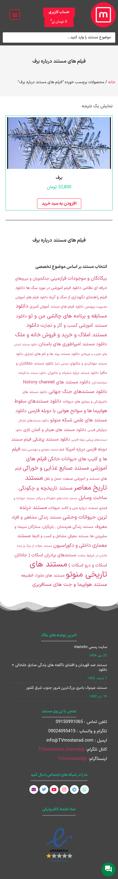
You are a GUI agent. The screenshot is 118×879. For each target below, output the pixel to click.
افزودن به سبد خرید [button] (59, 203)
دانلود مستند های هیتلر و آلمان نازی (54, 430)
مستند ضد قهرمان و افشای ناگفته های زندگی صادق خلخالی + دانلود (59, 667)
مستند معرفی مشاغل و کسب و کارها (60, 536)
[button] (15, 15)
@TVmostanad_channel (61, 749)
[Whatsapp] (84, 789)
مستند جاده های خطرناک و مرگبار (56, 498)
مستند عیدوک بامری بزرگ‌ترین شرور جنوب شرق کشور (66, 688)
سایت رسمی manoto (90, 647)
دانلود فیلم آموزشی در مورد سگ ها (53, 288)
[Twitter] (44, 789)
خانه (111, 82)
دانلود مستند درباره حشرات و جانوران (73, 372)
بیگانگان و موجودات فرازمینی (78, 278)
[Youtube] (54, 789)
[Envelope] (33, 789)
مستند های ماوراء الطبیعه (42, 575)
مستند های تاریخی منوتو (68, 570)
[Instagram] (64, 789)
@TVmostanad (72, 759)
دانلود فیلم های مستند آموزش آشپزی (57, 307)
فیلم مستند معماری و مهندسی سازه (43, 449)
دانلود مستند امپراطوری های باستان (73, 344)
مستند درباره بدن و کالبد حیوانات (73, 508)
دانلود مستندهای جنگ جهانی (78, 391)
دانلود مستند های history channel (56, 382)
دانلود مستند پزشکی (51, 439)
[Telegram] (74, 789)
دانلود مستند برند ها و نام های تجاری (52, 354)
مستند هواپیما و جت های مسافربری (69, 584)
